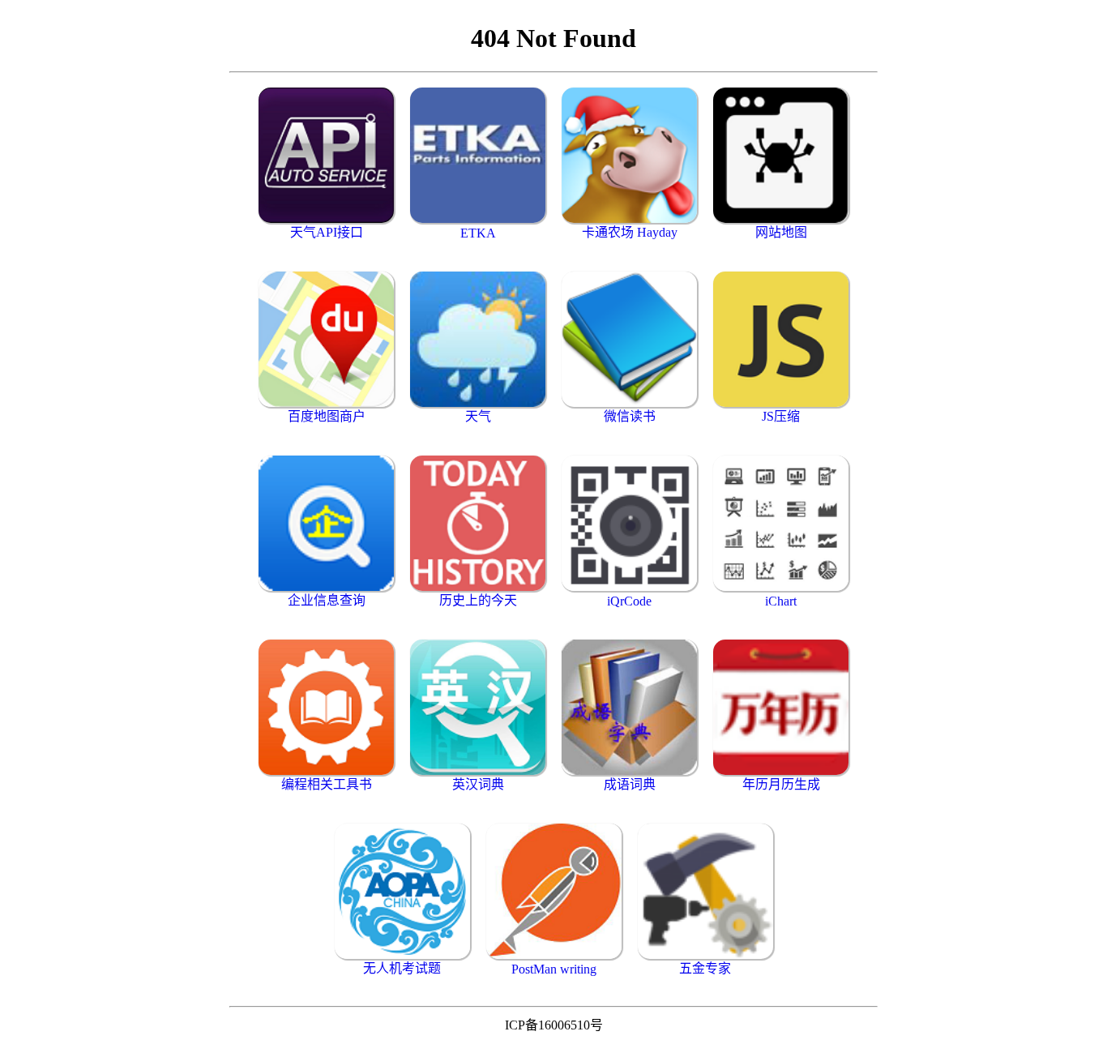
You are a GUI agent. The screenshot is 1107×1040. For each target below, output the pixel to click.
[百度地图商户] (326, 339)
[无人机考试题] (402, 891)
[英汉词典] (477, 707)
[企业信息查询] (326, 523)
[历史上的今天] (477, 523)
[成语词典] (629, 707)
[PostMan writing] (554, 891)
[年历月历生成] (780, 707)
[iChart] (780, 523)
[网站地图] (780, 155)
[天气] (477, 339)
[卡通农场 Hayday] (629, 155)
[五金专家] (705, 891)
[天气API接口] (326, 155)
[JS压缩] (780, 339)
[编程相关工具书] (326, 707)
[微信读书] (629, 339)
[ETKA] (477, 155)
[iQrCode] (629, 523)
